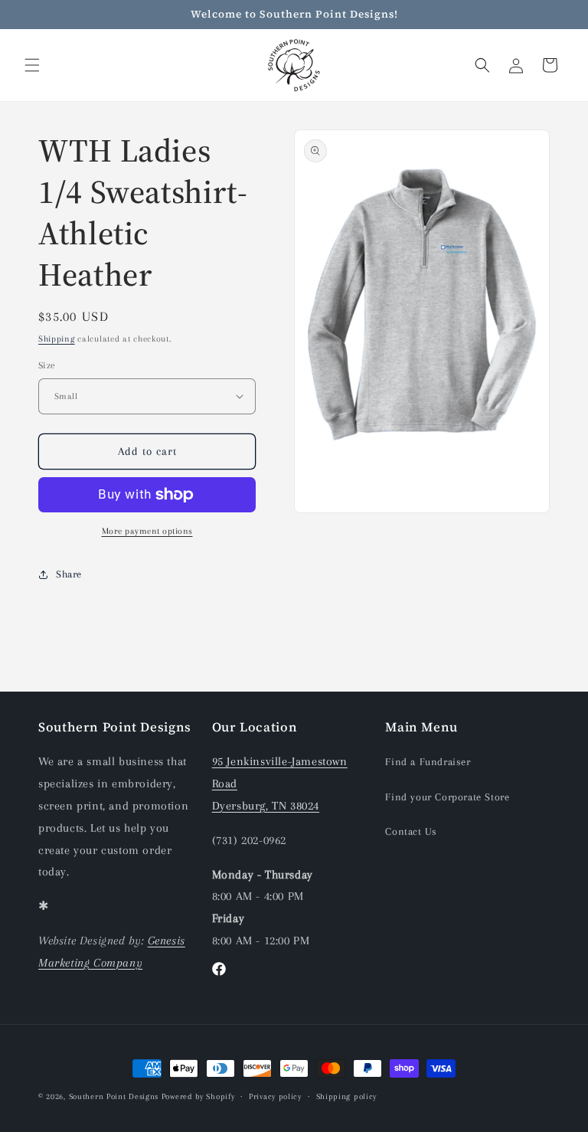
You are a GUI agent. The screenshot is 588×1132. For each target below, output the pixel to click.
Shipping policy (346, 1096)
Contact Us (410, 831)
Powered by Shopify (198, 1096)
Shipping (56, 339)
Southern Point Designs (113, 1096)
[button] (32, 65)
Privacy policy (275, 1096)
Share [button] (69, 574)
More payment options (147, 531)
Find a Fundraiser (427, 761)
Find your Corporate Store (447, 797)
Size (47, 365)
